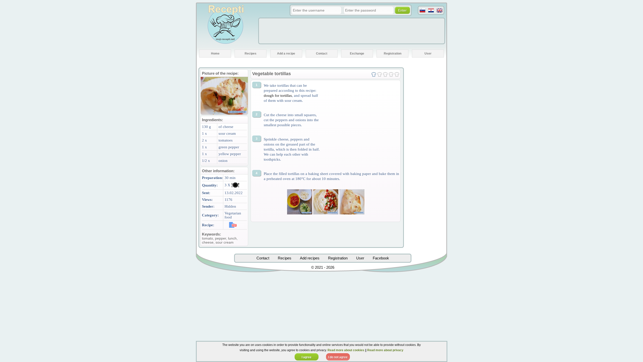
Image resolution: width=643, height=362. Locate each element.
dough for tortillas (278, 96)
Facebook (381, 258)
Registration (338, 258)
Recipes (284, 258)
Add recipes (309, 258)
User (360, 258)
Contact (262, 258)
